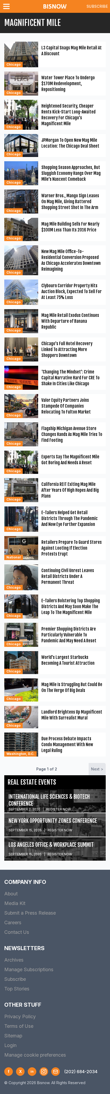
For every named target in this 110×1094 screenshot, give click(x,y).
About (11, 893)
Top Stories (16, 988)
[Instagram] (44, 1071)
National (13, 557)
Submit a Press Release (30, 913)
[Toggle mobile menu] (7, 6)
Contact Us (16, 932)
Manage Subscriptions (28, 969)
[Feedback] (55, 1071)
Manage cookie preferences (35, 1055)
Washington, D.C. (20, 754)
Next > (97, 769)
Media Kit (14, 903)
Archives (13, 960)
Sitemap (13, 1035)
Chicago (13, 64)
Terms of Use (18, 1026)
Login (10, 1045)
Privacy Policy (20, 1016)
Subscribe (97, 6)
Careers (12, 922)
